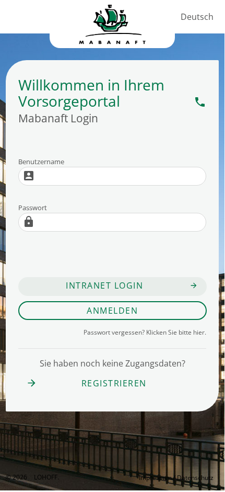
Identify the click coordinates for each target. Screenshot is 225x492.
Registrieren (86, 383)
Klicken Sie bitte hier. (145, 332)
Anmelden (112, 310)
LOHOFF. (46, 477)
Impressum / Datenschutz (176, 477)
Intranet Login (104, 285)
